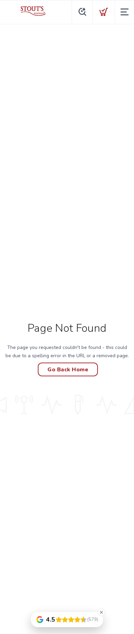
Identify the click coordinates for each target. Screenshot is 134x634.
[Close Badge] (101, 612)
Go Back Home (67, 369)
